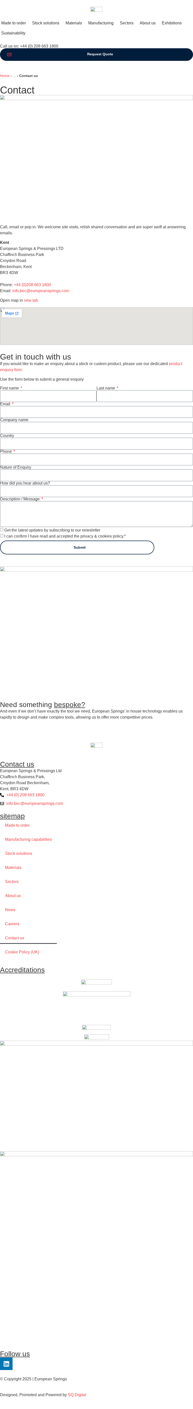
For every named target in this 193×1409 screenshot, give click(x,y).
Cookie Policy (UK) (22, 952)
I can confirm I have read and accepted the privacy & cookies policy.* (65, 536)
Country (7, 436)
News (10, 910)
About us (13, 896)
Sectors (12, 881)
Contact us (14, 938)
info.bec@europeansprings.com (40, 291)
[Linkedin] (6, 1363)
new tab (31, 300)
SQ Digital (77, 1395)
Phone (6, 452)
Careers (12, 924)
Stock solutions (18, 853)
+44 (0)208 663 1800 (32, 285)
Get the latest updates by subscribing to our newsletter (52, 530)
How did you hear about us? (25, 483)
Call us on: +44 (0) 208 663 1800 (29, 46)
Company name (14, 420)
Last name (106, 388)
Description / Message (20, 499)
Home (5, 76)
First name (10, 388)
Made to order (17, 825)
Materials (13, 867)
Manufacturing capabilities (28, 839)
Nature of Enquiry (15, 467)
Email (5, 404)
